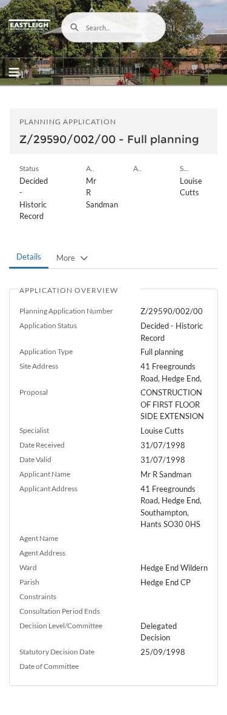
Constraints (37, 596)
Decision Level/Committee (60, 625)
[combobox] (113, 27)
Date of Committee (49, 666)
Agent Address (42, 552)
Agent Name (38, 538)
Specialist (34, 430)
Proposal (33, 392)
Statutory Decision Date (56, 651)
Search (74, 27)
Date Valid (35, 459)
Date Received (42, 444)
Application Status (48, 325)
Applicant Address (48, 488)
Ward (28, 567)
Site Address (38, 366)
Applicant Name (44, 473)
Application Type (46, 351)
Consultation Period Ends (59, 611)
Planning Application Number (66, 310)
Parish (29, 581)
